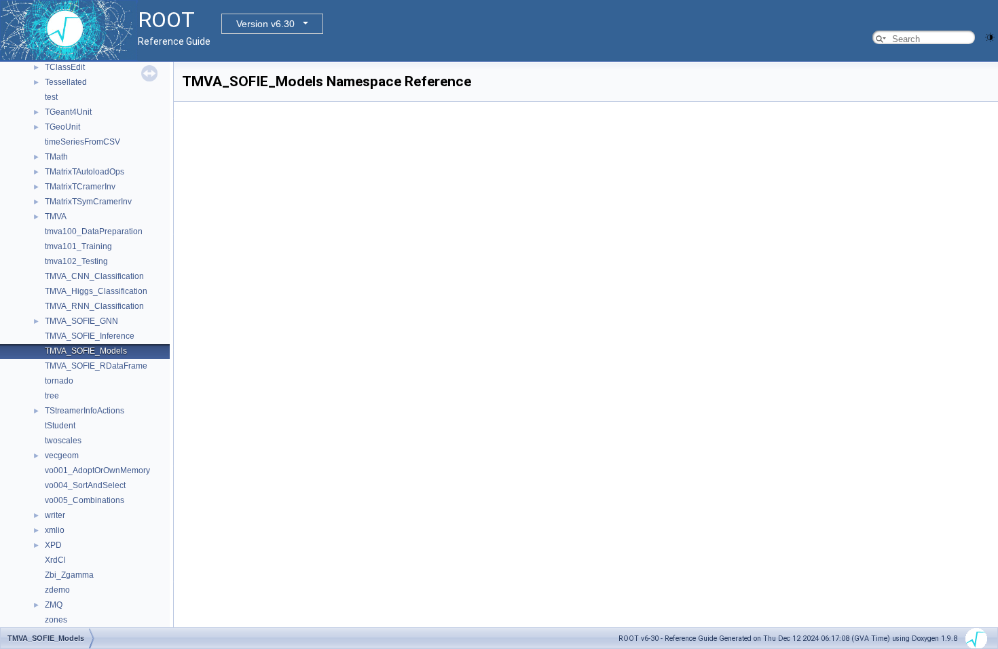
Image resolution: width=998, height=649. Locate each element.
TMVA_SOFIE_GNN (81, 321)
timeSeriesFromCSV (82, 142)
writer (55, 515)
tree (52, 396)
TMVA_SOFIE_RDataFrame (96, 366)
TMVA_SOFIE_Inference (89, 336)
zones (56, 620)
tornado (59, 381)
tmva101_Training (78, 246)
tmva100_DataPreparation (94, 231)
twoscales (63, 440)
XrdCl (55, 560)
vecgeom (62, 455)
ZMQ (53, 605)
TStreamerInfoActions (84, 410)
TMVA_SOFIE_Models (86, 351)
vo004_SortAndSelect (85, 485)
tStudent (60, 425)
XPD (53, 545)
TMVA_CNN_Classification (94, 276)
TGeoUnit (62, 127)
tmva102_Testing (76, 261)
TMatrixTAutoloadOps (84, 172)
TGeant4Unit (68, 112)
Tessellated (66, 82)
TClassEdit (65, 67)
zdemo (57, 590)
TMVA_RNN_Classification (94, 306)
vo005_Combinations (84, 500)
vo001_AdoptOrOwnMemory (97, 470)
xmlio (54, 530)
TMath (56, 157)
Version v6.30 (265, 23)
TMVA (56, 216)
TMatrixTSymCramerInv (88, 201)
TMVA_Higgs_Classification (96, 291)
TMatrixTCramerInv (80, 186)
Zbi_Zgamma (69, 575)
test (51, 97)
